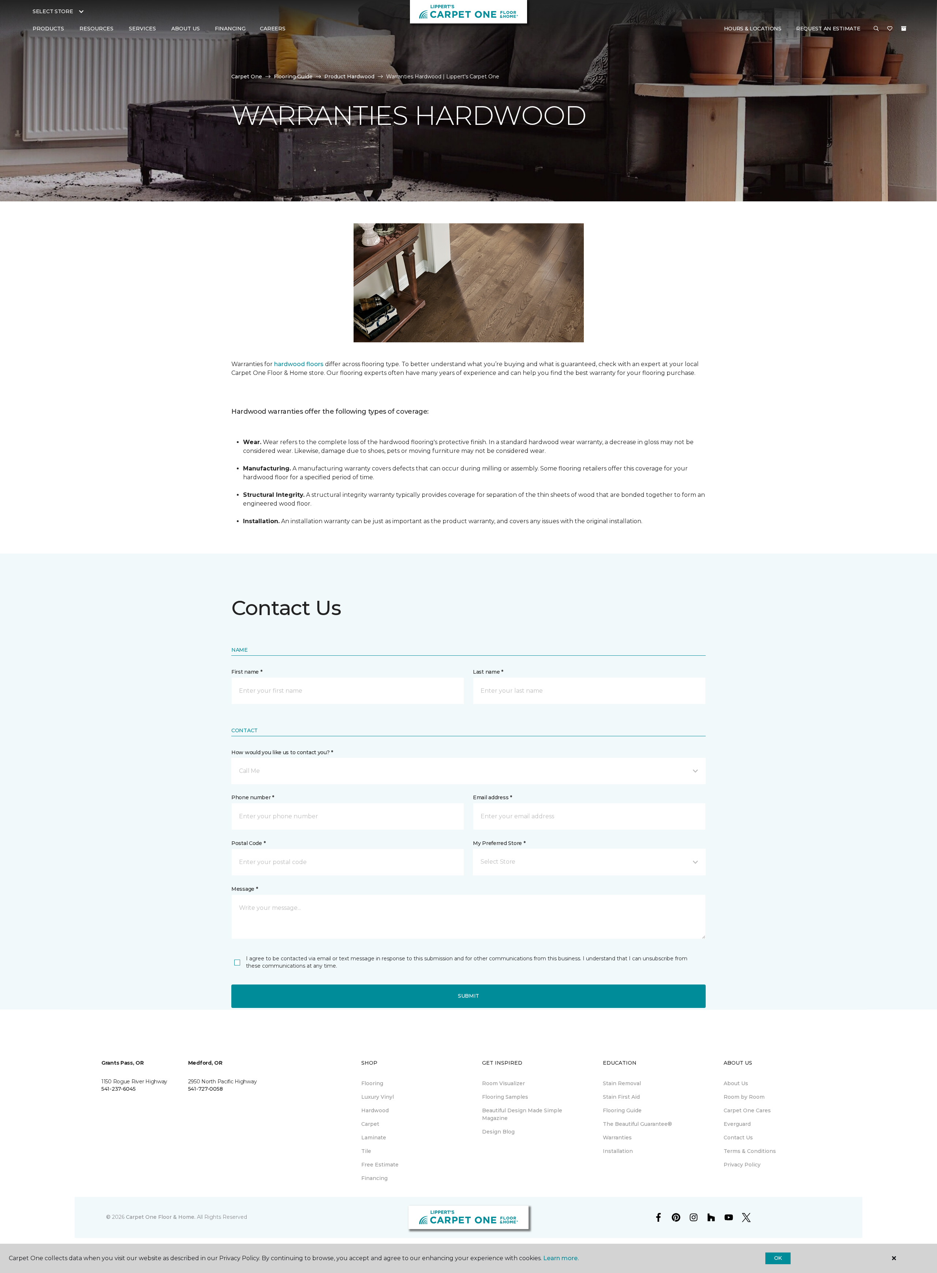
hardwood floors (299, 364)
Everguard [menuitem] (737, 1124)
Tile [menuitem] (366, 1151)
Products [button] (48, 28)
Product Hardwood (349, 76)
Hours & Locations (752, 28)
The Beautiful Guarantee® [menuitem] (637, 1124)
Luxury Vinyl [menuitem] (377, 1097)
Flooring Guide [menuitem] (622, 1110)
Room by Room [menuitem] (744, 1097)
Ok (778, 1258)
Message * (244, 889)
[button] (876, 29)
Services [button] (142, 28)
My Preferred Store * (499, 843)
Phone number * (252, 797)
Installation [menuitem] (618, 1151)
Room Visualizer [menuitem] (503, 1083)
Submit (468, 996)
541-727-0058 (205, 1089)
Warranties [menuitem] (617, 1137)
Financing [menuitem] (230, 28)
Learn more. (561, 1258)
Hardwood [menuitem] (375, 1110)
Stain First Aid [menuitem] (621, 1097)
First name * (246, 671)
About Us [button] (185, 28)
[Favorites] (890, 29)
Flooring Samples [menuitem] (505, 1097)
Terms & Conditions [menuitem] (750, 1151)
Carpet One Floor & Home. (160, 1217)
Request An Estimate (828, 28)
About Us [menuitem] (736, 1083)
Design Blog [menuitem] (498, 1131)
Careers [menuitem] (272, 28)
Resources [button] (96, 28)
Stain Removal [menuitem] (622, 1083)
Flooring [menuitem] (372, 1083)
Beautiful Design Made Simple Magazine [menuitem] (522, 1114)
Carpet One (246, 76)
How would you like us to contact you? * (282, 752)
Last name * (488, 671)
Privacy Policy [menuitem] (742, 1164)
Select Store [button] (53, 11)
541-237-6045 (118, 1089)
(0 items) (903, 28)
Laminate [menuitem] (373, 1137)
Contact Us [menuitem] (738, 1137)
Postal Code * (248, 843)
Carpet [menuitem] (370, 1124)
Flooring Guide (293, 76)
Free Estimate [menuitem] (380, 1164)
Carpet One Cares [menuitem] (747, 1110)
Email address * (492, 797)
